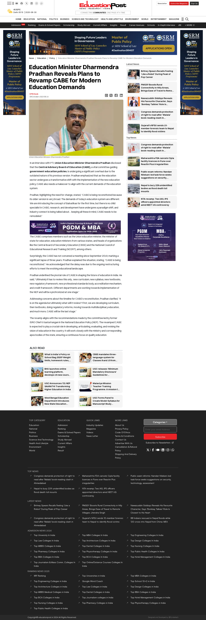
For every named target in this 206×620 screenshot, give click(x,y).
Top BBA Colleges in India (143, 592)
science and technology (41, 439)
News (31, 58)
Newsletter (162, 3)
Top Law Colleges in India (94, 586)
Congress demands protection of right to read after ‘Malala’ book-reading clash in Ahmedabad (54, 479)
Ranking (62, 428)
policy (52, 58)
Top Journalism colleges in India (97, 597)
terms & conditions (124, 436)
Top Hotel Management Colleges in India (150, 597)
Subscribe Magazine (179, 3)
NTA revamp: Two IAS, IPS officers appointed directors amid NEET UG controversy (99, 492)
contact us (120, 439)
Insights (61, 447)
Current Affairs (65, 443)
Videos (89, 432)
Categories (159, 422)
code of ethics (122, 432)
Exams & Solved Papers (69, 432)
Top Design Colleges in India (144, 586)
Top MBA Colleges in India (143, 575)
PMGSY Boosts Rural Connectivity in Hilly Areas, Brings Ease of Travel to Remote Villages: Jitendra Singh (102, 509)
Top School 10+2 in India (143, 581)
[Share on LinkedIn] (121, 95)
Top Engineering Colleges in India (50, 581)
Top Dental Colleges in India (96, 592)
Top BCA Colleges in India (46, 597)
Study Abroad (64, 439)
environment (35, 447)
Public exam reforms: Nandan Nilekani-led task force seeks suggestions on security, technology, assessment (151, 479)
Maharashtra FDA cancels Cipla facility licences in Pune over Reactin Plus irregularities (101, 479)
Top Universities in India (93, 575)
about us (119, 425)
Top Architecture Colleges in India (50, 586)
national (33, 428)
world (32, 450)
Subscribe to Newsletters (158, 442)
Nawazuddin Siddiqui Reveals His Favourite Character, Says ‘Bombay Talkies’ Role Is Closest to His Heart (151, 509)
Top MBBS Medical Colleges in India (51, 592)
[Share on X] (111, 95)
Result (61, 450)
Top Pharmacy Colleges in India (97, 603)
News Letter (92, 436)
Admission (63, 425)
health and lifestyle (38, 443)
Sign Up (194, 3)
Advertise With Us (123, 443)
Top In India (44, 535)
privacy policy (121, 428)
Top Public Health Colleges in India (51, 608)
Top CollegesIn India (95, 535)
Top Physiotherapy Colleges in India (148, 603)
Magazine (91, 428)
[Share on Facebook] (116, 95)
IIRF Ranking (40, 575)
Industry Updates (94, 425)
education (41, 58)
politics (32, 432)
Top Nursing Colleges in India (48, 603)
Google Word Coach (92, 581)
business (33, 436)
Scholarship (63, 436)
